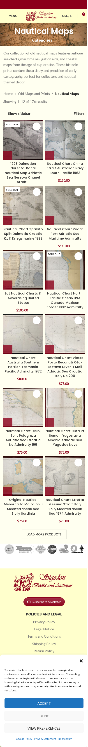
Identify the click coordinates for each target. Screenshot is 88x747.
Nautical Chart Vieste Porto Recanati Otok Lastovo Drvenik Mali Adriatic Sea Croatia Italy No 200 (65, 367)
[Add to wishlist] (37, 126)
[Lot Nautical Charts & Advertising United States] (23, 270)
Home (8, 93)
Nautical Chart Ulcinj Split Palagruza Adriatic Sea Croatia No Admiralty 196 (23, 438)
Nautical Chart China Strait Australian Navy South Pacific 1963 (64, 168)
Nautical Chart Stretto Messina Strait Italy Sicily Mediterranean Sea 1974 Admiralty (65, 506)
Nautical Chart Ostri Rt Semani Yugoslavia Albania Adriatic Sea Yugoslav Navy (65, 438)
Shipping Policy (44, 643)
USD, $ (67, 16)
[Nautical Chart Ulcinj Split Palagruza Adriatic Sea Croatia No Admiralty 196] (23, 407)
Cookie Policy (24, 738)
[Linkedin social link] (52, 5)
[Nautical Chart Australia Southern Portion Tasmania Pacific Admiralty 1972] (23, 334)
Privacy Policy (44, 622)
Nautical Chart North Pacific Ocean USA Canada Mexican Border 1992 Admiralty (64, 300)
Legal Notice (44, 629)
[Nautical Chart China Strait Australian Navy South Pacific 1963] (65, 140)
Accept (44, 703)
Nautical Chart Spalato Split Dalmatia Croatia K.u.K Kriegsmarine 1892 (23, 233)
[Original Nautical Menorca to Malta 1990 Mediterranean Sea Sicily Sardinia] (23, 476)
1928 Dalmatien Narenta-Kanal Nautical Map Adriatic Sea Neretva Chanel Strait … (23, 172)
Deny (44, 716)
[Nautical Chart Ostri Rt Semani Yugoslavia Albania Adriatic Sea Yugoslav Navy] (65, 407)
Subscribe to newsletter (46, 601)
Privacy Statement (45, 738)
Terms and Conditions (44, 636)
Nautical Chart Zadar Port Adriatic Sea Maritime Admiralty (65, 233)
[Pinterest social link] (46, 5)
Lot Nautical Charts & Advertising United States (23, 298)
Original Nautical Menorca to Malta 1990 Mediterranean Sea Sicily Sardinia (23, 506)
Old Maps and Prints (34, 93)
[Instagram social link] (41, 5)
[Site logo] (42, 15)
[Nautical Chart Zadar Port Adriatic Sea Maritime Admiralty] (65, 205)
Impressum (65, 738)
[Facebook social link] (36, 5)
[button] (81, 661)
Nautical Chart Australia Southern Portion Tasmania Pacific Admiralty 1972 (23, 365)
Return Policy (44, 651)
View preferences (44, 728)
